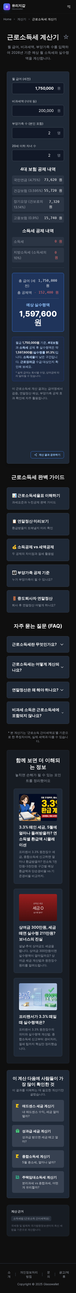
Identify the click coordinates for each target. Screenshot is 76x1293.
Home (7, 19)
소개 (9, 1274)
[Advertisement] (38, 425)
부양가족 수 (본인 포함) (27, 123)
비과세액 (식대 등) (24, 101)
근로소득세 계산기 (44, 19)
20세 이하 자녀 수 (24, 146)
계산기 (21, 19)
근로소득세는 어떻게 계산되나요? (35, 667)
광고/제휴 (64, 1274)
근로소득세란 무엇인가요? (34, 644)
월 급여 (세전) (21, 79)
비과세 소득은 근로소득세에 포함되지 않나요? (35, 712)
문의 (48, 1274)
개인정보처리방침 (29, 1274)
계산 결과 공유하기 (49, 454)
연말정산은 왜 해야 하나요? (35, 690)
